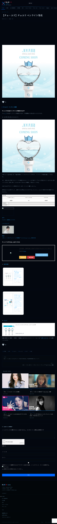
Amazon (23, 257)
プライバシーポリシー (6, 517)
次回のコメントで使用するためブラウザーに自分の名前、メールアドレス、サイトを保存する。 (26, 465)
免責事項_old (4, 513)
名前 (4, 446)
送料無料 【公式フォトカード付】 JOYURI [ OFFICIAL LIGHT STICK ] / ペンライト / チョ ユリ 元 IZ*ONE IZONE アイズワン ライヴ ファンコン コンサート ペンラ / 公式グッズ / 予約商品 (18, 301)
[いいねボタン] (3, 102)
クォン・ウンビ (5, 504)
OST (9, 351)
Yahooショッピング (41, 255)
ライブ (27, 351)
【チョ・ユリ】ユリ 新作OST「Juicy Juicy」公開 (40, 391)
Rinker (24, 251)
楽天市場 (31, 257)
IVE (2, 502)
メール (4, 451)
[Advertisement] (28, 33)
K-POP (31, 389)
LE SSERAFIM (4, 498)
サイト (3, 457)
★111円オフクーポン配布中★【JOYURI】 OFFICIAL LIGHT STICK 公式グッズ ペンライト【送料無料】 (17, 274)
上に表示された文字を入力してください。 (12, 469)
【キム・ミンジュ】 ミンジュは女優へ (11, 391)
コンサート (14, 351)
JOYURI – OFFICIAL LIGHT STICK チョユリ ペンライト (35, 248)
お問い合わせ (44, 338)
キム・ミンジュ (6, 389)
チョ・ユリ (21, 351)
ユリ (5, 113)
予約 (31, 351)
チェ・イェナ (32, 412)
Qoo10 (5, 320)
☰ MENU (30, 3)
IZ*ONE (5, 351)
